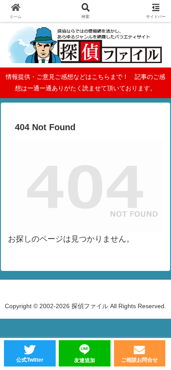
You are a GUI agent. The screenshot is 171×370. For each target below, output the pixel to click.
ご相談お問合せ (139, 360)
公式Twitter (29, 360)
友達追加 (84, 360)
